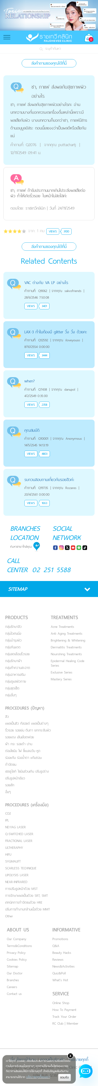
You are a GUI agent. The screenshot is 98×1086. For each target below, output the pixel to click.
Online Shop (60, 1003)
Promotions (60, 939)
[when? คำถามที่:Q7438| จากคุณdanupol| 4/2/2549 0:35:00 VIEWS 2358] (49, 372)
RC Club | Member (65, 1023)
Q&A (55, 946)
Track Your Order (64, 1016)
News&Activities (63, 966)
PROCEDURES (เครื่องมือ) (27, 804)
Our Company (16, 939)
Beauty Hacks (61, 952)
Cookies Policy (17, 959)
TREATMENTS (64, 617)
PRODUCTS (16, 617)
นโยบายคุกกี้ (78, 1059)
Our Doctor (15, 973)
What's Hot (60, 980)
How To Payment (64, 1009)
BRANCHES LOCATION (25, 533)
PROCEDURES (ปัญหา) (24, 708)
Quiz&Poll (59, 973)
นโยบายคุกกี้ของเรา (38, 1077)
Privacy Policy (16, 952)
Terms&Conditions (19, 946)
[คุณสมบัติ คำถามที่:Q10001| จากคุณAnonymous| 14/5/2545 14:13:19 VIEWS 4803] (49, 422)
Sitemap (12, 966)
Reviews (57, 959)
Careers (12, 987)
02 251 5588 (51, 569)
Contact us (14, 994)
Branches (13, 980)
